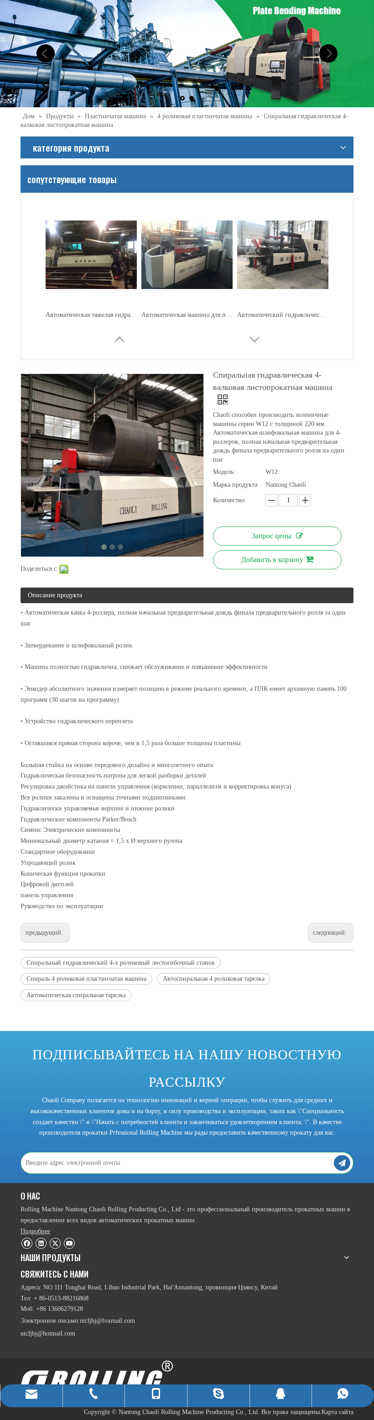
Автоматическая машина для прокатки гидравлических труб (187, 314)
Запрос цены (271, 536)
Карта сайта (337, 1412)
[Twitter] (55, 1243)
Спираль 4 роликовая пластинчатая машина (86, 978)
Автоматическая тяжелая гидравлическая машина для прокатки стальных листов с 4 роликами (91, 314)
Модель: (224, 471)
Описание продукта (55, 595)
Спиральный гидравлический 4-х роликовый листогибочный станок (120, 962)
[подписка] (342, 1163)
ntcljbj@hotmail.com (48, 1333)
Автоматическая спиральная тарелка (76, 995)
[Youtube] (69, 1243)
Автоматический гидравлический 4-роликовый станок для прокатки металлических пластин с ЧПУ (282, 314)
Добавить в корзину (272, 559)
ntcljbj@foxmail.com (107, 1320)
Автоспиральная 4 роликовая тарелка (214, 978)
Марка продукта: (236, 484)
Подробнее (35, 1231)
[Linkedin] (41, 1243)
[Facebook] (26, 1243)
